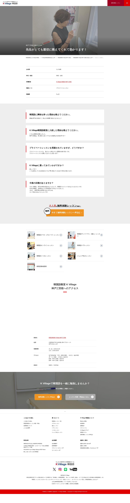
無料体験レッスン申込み (46, 397)
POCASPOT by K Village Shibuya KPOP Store (34, 449)
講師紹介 (82, 425)
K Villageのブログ (84, 430)
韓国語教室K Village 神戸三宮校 (57, 337)
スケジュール (83, 428)
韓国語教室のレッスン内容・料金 (31, 423)
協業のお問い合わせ (85, 443)
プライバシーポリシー (57, 448)
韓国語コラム (83, 432)
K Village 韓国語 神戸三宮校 (63, 82)
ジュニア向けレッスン (57, 432)
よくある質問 (27, 428)
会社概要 (54, 443)
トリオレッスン (55, 430)
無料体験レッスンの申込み (86, 434)
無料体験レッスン (115, 3)
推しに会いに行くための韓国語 (31, 451)
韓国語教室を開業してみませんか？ (88, 448)
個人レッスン (55, 425)
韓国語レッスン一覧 (56, 421)
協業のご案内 (83, 445)
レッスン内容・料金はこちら (79, 397)
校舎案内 (82, 423)
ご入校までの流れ (28, 421)
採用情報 (54, 445)
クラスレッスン (55, 423)
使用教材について (28, 425)
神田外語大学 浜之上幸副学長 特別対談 (33, 443)
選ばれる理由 (83, 421)
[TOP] (65, 411)
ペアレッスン (55, 428)
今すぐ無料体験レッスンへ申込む (66, 213)
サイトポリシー (55, 450)
